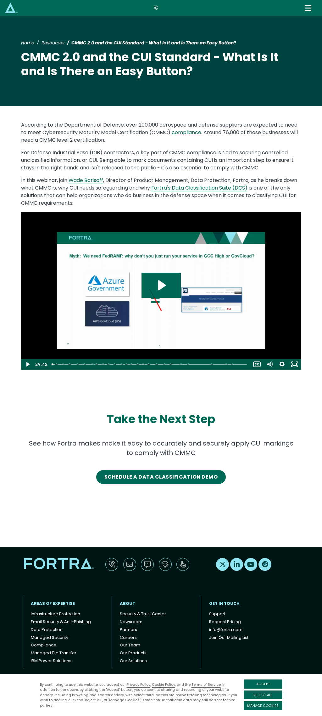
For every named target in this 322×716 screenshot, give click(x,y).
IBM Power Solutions (51, 661)
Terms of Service (206, 684)
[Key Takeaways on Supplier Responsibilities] (92, 364)
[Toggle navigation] (308, 8)
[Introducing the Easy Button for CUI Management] (189, 364)
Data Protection (47, 630)
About (127, 603)
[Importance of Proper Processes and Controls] (103, 364)
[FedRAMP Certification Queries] (121, 364)
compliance (186, 132)
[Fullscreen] (294, 364)
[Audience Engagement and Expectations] (56, 364)
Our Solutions (133, 661)
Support (217, 614)
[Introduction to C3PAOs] (96, 364)
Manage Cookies (263, 705)
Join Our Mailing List (228, 637)
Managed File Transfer (53, 653)
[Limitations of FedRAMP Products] (137, 364)
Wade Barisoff (86, 180)
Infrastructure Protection (55, 614)
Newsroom (131, 622)
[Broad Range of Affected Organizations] (77, 364)
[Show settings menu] (282, 364)
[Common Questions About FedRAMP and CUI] (62, 364)
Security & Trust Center (143, 614)
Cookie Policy (163, 684)
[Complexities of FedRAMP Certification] (132, 364)
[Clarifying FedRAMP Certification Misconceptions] (148, 364)
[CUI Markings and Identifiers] (165, 364)
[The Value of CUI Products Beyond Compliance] (211, 364)
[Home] (11, 7)
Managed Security (49, 637)
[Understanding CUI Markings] (171, 364)
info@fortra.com (225, 630)
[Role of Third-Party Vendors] (84, 364)
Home (27, 43)
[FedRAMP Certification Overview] (108, 364)
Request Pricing (225, 622)
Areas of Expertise (53, 603)
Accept (263, 683)
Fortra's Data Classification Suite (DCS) (199, 187)
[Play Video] (27, 364)
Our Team (130, 645)
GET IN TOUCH (224, 603)
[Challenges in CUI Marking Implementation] (181, 364)
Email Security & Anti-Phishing (61, 622)
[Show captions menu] (257, 364)
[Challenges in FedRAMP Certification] (127, 364)
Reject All (262, 694)
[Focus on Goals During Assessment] (143, 364)
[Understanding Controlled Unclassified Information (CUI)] (156, 364)
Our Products (133, 653)
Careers (128, 637)
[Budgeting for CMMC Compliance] (114, 364)
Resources (53, 43)
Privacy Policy (138, 684)
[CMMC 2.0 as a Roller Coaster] (69, 364)
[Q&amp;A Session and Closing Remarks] (233, 364)
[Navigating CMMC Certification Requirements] (227, 364)
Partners (128, 630)
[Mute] (269, 364)
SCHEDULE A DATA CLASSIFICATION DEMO (161, 476)
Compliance (43, 645)
